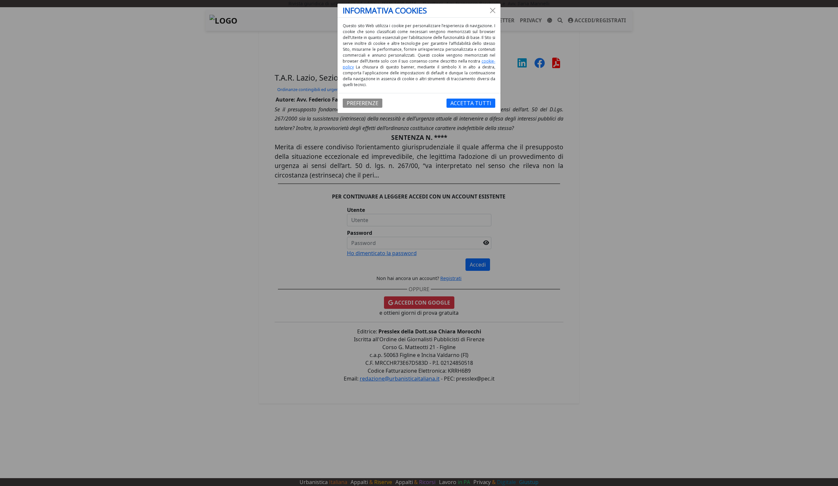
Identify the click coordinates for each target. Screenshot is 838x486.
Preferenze (362, 103)
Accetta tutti (470, 103)
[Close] (492, 10)
